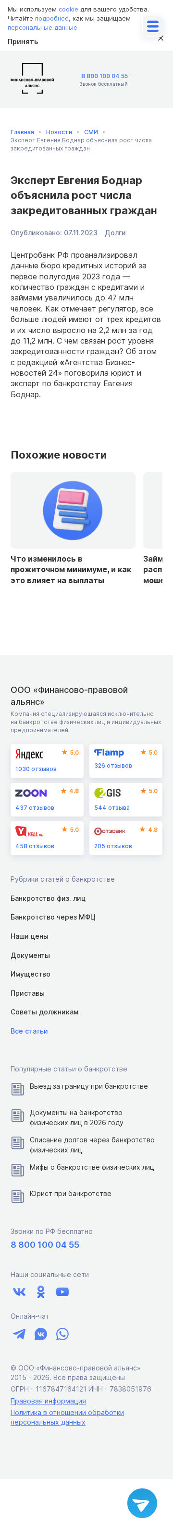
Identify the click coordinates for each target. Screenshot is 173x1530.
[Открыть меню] (152, 26)
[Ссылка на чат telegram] (19, 1333)
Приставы (28, 993)
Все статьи (29, 1031)
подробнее (52, 18)
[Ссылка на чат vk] (40, 1333)
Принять (23, 41)
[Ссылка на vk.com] (19, 1291)
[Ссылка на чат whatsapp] (62, 1333)
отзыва (112, 807)
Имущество (30, 974)
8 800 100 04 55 (104, 76)
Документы (30, 955)
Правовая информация (48, 1401)
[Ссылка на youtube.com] (62, 1291)
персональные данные (42, 27)
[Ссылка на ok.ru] (40, 1291)
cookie (68, 9)
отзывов (36, 768)
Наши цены (30, 936)
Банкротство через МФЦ (53, 917)
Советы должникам (44, 1012)
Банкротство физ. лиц (48, 898)
